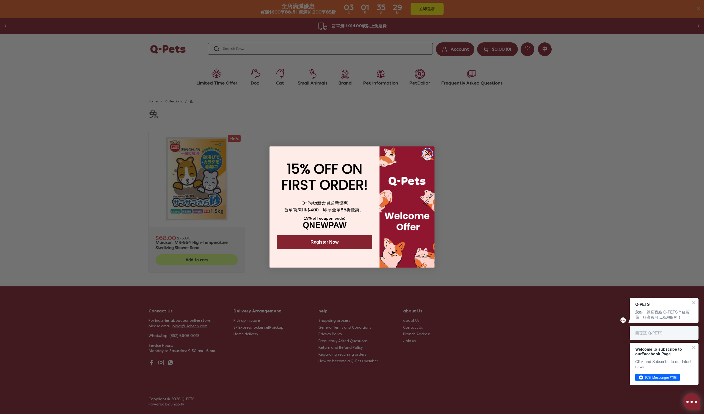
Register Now (324, 242)
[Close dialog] (427, 153)
